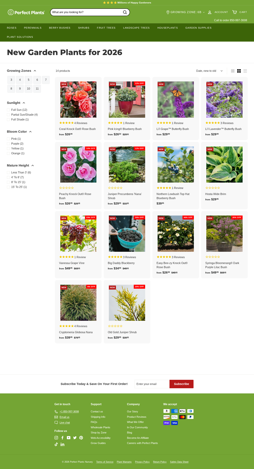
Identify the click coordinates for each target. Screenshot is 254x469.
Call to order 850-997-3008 (230, 20)
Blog (129, 432)
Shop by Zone (98, 432)
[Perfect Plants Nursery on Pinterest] (81, 438)
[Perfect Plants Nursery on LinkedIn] (62, 444)
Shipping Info (98, 416)
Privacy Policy (142, 462)
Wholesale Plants (100, 427)
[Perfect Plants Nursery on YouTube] (68, 438)
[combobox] (90, 12)
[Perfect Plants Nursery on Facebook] (62, 438)
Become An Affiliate (138, 437)
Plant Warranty (124, 462)
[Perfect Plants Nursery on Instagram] (56, 438)
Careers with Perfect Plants (142, 443)
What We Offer (135, 422)
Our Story (132, 411)
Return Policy (160, 462)
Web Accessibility (101, 437)
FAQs (94, 422)
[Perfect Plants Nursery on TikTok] (56, 444)
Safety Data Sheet (179, 462)
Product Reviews (136, 416)
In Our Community (137, 427)
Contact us (97, 411)
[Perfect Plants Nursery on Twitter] (75, 438)
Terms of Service (104, 462)
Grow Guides (98, 443)
